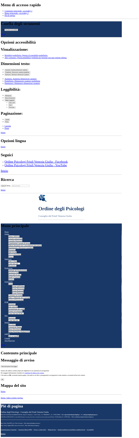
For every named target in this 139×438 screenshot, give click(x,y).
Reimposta (8, 95)
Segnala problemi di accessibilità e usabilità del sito (71, 429)
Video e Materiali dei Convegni (19, 298)
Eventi (10, 284)
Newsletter (12, 325)
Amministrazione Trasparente (9, 429)
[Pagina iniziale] (42, 201)
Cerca (3, 186)
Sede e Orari (12, 261)
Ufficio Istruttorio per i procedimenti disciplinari (25, 245)
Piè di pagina (10, 15)
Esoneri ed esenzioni (15, 311)
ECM (6, 302)
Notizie (7, 323)
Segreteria (8, 259)
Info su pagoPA (13, 336)
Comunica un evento (15, 295)
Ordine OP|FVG (13, 236)
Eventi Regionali (18, 291)
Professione (8, 268)
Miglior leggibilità (9, 100)
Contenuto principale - (18, 11)
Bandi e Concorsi (14, 277)
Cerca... (8, 185)
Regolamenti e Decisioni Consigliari (20, 248)
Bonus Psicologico (14, 329)
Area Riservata (10, 341)
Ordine (7, 234)
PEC (6, 316)
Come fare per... (13, 320)
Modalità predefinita (26, 55)
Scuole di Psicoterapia (16, 300)
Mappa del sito (52, 429)
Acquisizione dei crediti (16, 309)
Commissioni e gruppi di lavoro (19, 243)
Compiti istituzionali (15, 239)
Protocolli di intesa (14, 275)
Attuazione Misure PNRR (25, 429)
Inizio (3, 34)
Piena (6, 122)
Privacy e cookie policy (40, 429)
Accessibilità (90, 429)
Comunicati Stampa (15, 327)
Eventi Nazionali (18, 293)
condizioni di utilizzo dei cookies (34, 373)
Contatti (7, 338)
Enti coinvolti (13, 307)
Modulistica (12, 266)
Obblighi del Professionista (17, 270)
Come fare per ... (14, 264)
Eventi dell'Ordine (18, 286)
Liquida (7, 119)
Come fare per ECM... (16, 313)
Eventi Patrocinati (18, 289)
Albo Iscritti (12, 252)
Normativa (12, 250)
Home (7, 232)
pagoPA (7, 334)
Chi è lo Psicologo (14, 255)
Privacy (11, 257)
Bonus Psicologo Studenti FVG (19, 332)
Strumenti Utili (13, 273)
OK (2, 379)
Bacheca (11, 279)
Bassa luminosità (10, 98)
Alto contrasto (36, 57)
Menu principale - (17, 13)
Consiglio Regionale (15, 241)
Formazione (9, 282)
